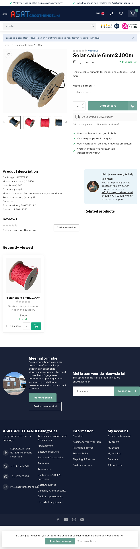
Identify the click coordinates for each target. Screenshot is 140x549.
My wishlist (114, 453)
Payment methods (83, 447)
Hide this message (60, 541)
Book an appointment (50, 496)
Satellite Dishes (47, 485)
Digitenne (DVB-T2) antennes (49, 477)
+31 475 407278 (114, 196)
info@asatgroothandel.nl (117, 192)
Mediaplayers (45, 446)
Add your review (66, 227)
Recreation (44, 463)
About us (78, 436)
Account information (119, 436)
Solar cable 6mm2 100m (28, 45)
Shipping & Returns (84, 459)
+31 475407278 (19, 466)
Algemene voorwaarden (87, 442)
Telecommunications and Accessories (52, 438)
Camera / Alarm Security (52, 490)
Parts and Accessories (51, 457)
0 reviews (93, 50)
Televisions (44, 469)
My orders (113, 442)
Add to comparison (83, 124)
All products (115, 465)
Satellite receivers (48, 451)
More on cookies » (86, 541)
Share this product (106, 124)
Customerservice (82, 465)
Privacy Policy (80, 453)
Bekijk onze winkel (45, 406)
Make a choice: (83, 86)
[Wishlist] (121, 13)
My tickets (113, 447)
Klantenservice (43, 397)
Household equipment (50, 502)
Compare (15, 326)
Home (6, 45)
